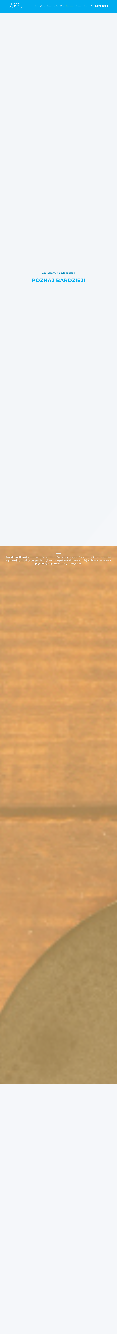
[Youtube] (103, 6)
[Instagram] (99, 6)
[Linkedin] (106, 6)
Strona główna (40, 6)
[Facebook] (96, 6)
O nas (49, 6)
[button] (70, 6)
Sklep (86, 6)
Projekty (55, 6)
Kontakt (79, 6)
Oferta (62, 6)
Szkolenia (69, 6)
